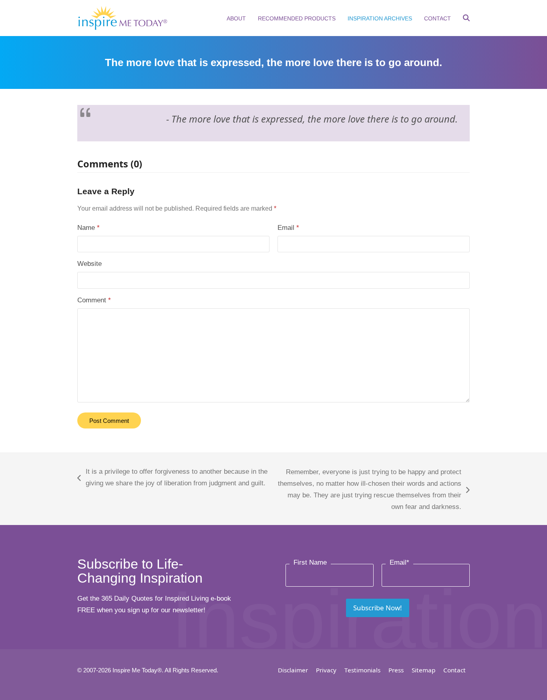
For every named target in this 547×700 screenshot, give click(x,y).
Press (396, 670)
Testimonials (362, 670)
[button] (466, 19)
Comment (94, 300)
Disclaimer (293, 670)
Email (288, 227)
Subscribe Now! (377, 607)
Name (88, 227)
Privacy (326, 670)
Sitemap (423, 670)
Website (89, 264)
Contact (454, 670)
